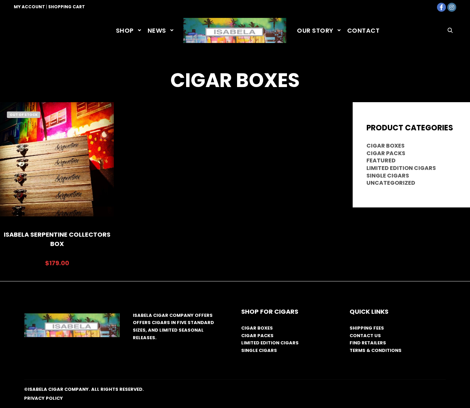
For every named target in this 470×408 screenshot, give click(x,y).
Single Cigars (387, 176)
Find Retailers (368, 343)
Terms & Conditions (376, 350)
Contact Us (365, 335)
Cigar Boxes (385, 146)
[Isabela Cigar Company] (235, 30)
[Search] (450, 30)
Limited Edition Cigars (401, 168)
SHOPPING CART (66, 7)
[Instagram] (451, 7)
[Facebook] (441, 7)
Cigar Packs (385, 153)
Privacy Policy (43, 398)
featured (381, 160)
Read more (57, 168)
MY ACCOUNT (29, 7)
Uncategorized (390, 183)
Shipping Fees (367, 328)
